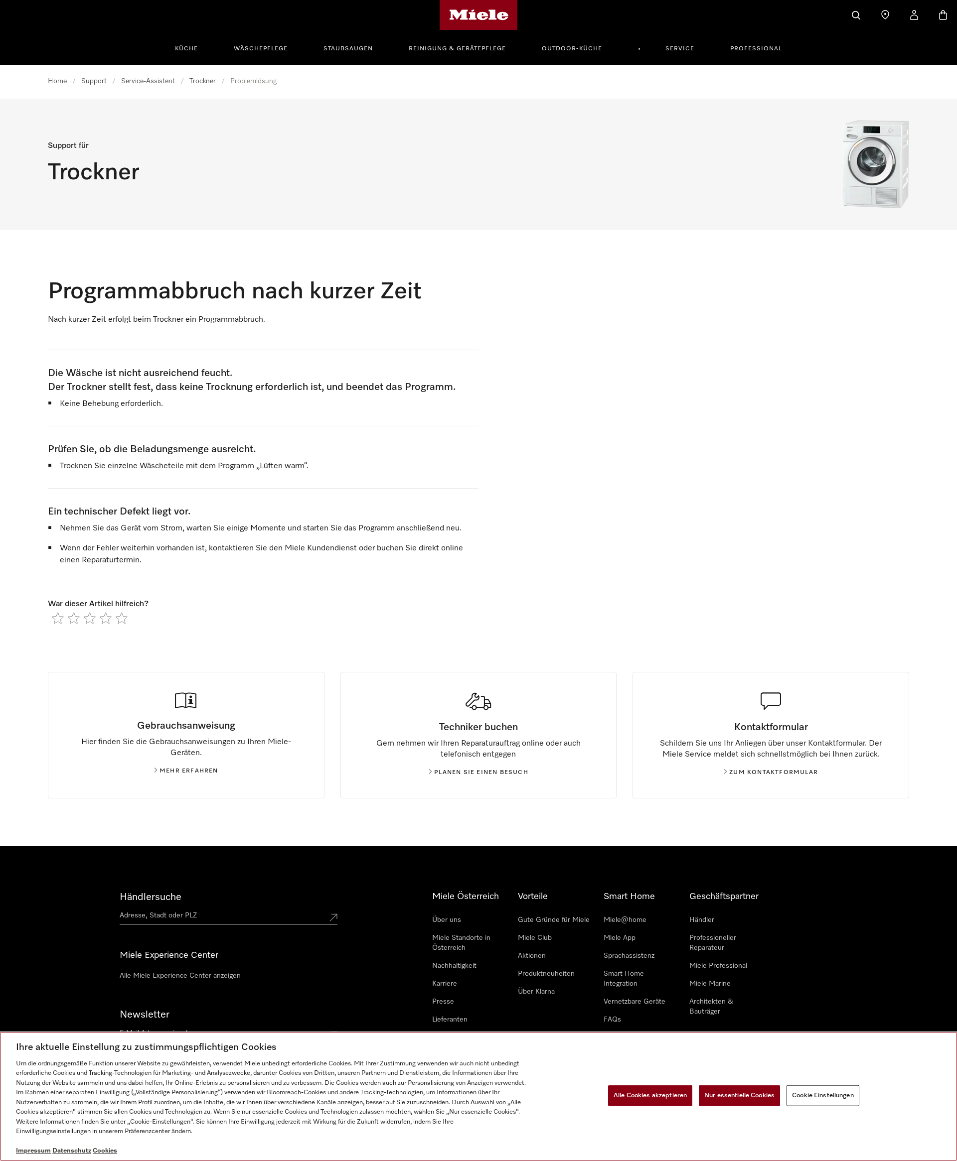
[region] (478, 1096)
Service (679, 49)
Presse (443, 1001)
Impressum (33, 1151)
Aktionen (532, 955)
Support (94, 81)
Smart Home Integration (624, 978)
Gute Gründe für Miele (554, 919)
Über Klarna (536, 991)
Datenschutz (71, 1151)
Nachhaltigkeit (454, 965)
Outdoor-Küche (572, 49)
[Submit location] (333, 917)
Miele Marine (710, 983)
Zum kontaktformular (773, 772)
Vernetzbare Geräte (634, 1001)
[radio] (58, 618)
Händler (701, 919)
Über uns (446, 919)
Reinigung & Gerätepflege (457, 49)
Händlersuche (150, 897)
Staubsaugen (348, 49)
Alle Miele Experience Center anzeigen (180, 975)
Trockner (202, 81)
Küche (186, 49)
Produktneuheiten (546, 973)
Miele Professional (718, 965)
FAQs (612, 1019)
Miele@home (625, 919)
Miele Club (535, 937)
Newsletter (144, 1015)
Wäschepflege (261, 49)
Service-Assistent (148, 81)
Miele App (620, 937)
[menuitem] (192, 47)
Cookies (105, 1151)
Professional (756, 49)
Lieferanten (450, 1019)
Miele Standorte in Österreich (461, 942)
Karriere (444, 983)
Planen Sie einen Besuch (481, 772)
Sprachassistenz (629, 955)
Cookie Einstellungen (823, 1095)
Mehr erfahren (189, 771)
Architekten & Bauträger (711, 1006)
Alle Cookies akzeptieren (650, 1095)
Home (57, 81)
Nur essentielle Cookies (739, 1095)
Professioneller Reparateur (712, 942)
